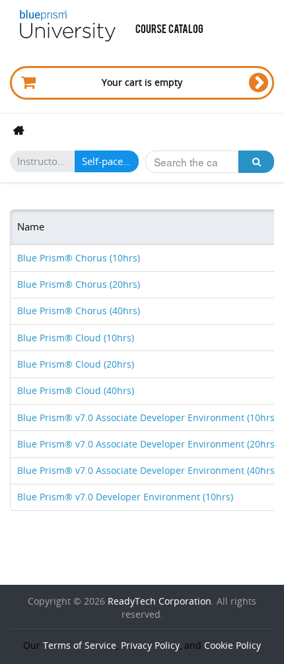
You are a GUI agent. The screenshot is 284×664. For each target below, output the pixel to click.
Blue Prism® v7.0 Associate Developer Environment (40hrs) (147, 470)
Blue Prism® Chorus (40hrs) (78, 310)
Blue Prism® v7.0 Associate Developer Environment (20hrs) (147, 444)
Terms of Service (79, 645)
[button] (256, 161)
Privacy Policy (150, 645)
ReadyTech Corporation (159, 601)
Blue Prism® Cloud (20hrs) (75, 364)
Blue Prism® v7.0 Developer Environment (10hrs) (125, 496)
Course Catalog (169, 27)
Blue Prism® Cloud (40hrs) (75, 390)
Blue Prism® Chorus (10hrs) (78, 257)
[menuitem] (21, 129)
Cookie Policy (232, 645)
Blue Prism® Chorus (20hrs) (78, 284)
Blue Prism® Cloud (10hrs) (75, 337)
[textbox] (191, 161)
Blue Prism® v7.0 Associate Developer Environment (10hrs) (147, 417)
